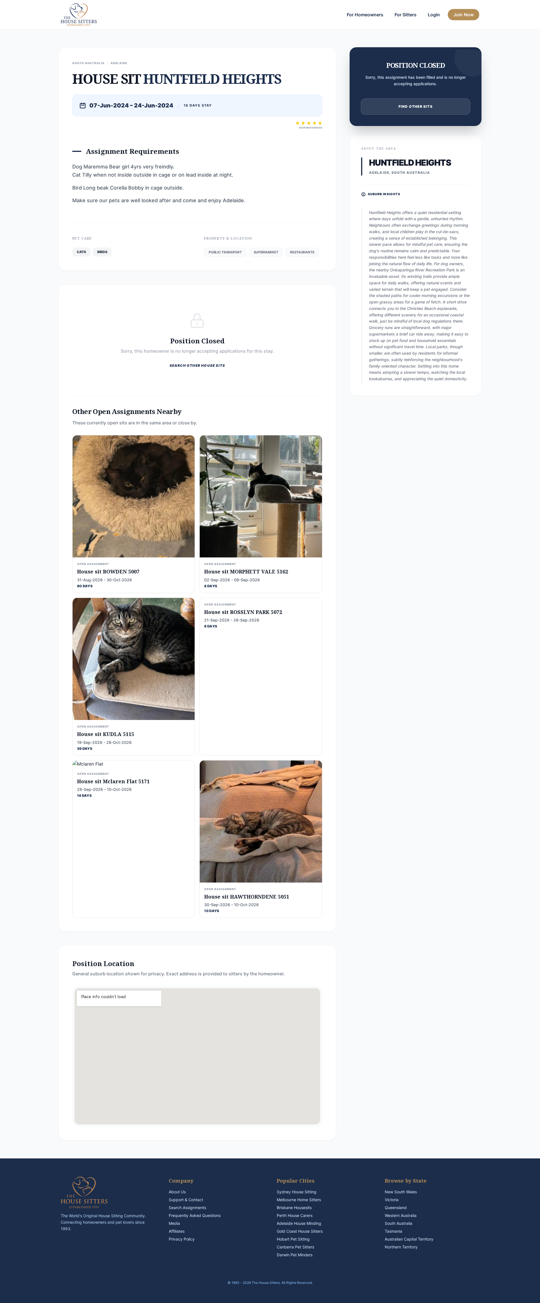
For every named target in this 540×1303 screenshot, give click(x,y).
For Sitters (406, 14)
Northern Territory (401, 1247)
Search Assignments (187, 1207)
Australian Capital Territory (409, 1239)
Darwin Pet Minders (294, 1254)
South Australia (398, 1223)
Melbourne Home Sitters (299, 1199)
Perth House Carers (294, 1215)
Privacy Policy (182, 1239)
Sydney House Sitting (296, 1191)
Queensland (396, 1207)
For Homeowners (365, 14)
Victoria (392, 1199)
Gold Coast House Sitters (300, 1231)
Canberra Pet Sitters (295, 1247)
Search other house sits (197, 365)
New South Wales (401, 1191)
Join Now (463, 14)
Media (174, 1223)
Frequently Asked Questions (194, 1215)
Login (434, 14)
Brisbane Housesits (294, 1207)
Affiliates (176, 1231)
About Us (177, 1191)
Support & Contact (186, 1199)
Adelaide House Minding (299, 1223)
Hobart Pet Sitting (293, 1239)
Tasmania (393, 1231)
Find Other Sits (416, 106)
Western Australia (401, 1215)
